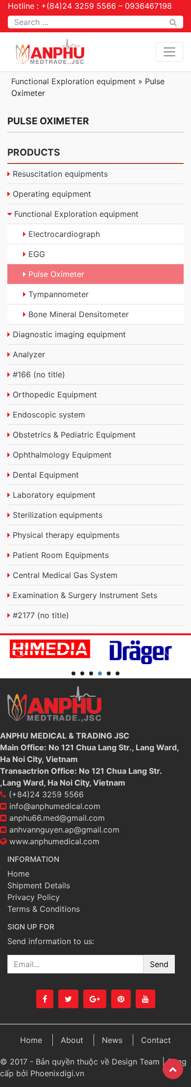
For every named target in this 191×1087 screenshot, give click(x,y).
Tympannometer (58, 294)
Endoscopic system (49, 414)
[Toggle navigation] (169, 52)
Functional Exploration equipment (73, 81)
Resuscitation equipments (60, 174)
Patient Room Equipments (61, 555)
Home (18, 874)
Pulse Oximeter (56, 274)
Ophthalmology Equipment (62, 455)
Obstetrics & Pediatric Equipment (74, 434)
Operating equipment (52, 194)
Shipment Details (38, 885)
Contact (156, 1040)
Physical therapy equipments (66, 535)
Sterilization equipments (57, 515)
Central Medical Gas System (65, 575)
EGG (36, 254)
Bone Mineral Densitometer (78, 314)
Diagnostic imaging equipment (69, 334)
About (72, 1040)
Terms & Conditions (43, 909)
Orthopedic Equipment (55, 394)
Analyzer (29, 354)
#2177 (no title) (41, 615)
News (112, 1040)
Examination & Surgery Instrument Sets (85, 595)
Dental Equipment (46, 475)
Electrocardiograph (64, 234)
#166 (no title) (39, 374)
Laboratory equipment (54, 495)
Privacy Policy (33, 897)
